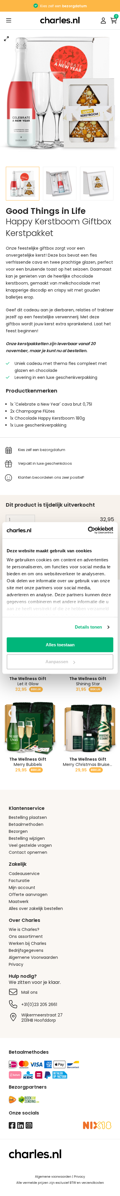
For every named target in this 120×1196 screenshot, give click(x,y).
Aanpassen (56, 661)
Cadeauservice (24, 873)
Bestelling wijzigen (27, 838)
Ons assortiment (26, 936)
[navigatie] (9, 20)
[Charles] (60, 20)
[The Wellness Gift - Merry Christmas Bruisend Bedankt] (90, 728)
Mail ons (29, 992)
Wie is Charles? (24, 929)
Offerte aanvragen (28, 894)
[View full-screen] (6, 38)
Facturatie (19, 880)
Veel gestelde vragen (30, 845)
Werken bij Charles (27, 943)
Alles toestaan (60, 644)
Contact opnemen (28, 852)
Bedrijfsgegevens (26, 950)
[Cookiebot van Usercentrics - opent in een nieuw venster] (87, 530)
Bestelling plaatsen (28, 817)
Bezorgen (18, 831)
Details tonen (88, 626)
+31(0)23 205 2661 (39, 1004)
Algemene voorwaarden (53, 1176)
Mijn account (22, 887)
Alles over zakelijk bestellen (36, 908)
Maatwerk (19, 901)
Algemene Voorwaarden (33, 957)
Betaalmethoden (26, 824)
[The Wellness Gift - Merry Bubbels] (30, 728)
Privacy (16, 964)
